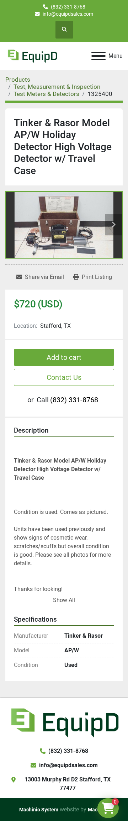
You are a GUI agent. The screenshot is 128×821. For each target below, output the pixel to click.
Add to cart (64, 357)
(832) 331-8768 (68, 7)
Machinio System (38, 809)
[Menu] (98, 56)
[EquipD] (64, 722)
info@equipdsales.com (68, 14)
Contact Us (64, 377)
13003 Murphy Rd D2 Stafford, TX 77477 (68, 783)
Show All (64, 600)
